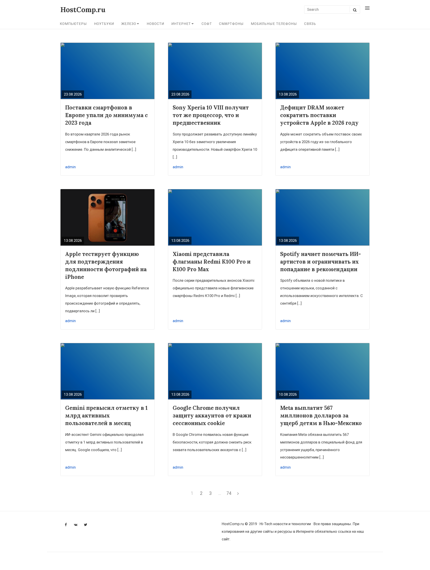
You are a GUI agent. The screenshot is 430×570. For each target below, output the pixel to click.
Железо (128, 24)
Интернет (181, 24)
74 (229, 493)
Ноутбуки (104, 24)
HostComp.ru (82, 9)
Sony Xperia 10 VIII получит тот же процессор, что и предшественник (211, 115)
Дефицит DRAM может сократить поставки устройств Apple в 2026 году (319, 115)
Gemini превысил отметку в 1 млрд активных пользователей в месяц (106, 415)
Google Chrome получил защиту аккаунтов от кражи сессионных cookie (212, 415)
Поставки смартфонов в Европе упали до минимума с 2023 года (106, 115)
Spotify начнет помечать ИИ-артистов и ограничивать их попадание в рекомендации (320, 262)
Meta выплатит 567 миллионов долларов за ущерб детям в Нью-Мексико (321, 415)
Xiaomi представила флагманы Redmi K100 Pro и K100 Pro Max (212, 262)
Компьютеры (73, 24)
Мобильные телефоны (274, 24)
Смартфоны (231, 24)
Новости (155, 24)
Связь (310, 24)
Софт (207, 24)
